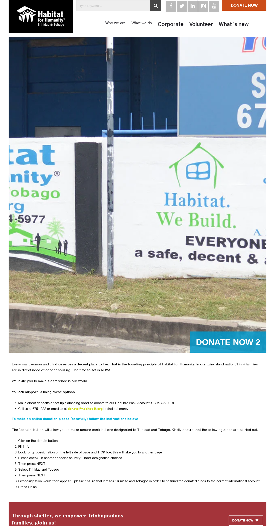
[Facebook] (170, 6)
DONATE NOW (244, 5)
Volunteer (201, 24)
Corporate (170, 24)
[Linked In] (192, 6)
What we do (141, 23)
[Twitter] (181, 6)
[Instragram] (202, 6)
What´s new (234, 24)
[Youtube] (213, 6)
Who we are (115, 23)
